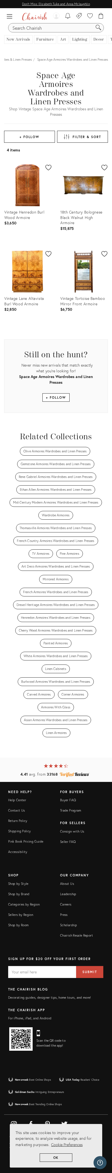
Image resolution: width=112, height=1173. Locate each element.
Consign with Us (72, 831)
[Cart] (101, 16)
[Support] (100, 1162)
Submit (89, 972)
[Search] (98, 27)
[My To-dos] (67, 16)
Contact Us (16, 810)
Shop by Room (18, 925)
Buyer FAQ (68, 800)
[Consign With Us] (79, 16)
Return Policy (17, 821)
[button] (11, 16)
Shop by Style (18, 884)
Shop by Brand (19, 894)
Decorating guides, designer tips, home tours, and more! (49, 997)
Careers (65, 904)
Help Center (17, 800)
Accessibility (17, 852)
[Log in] (56, 16)
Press (64, 915)
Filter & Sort (87, 137)
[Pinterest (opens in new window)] (48, 1123)
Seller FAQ (68, 842)
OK (56, 1158)
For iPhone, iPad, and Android (29, 1018)
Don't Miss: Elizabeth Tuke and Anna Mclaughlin (56, 4)
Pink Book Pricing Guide (25, 841)
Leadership (68, 894)
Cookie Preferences (67, 1144)
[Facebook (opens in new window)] (31, 1123)
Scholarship (68, 925)
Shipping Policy (19, 831)
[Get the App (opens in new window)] (21, 1039)
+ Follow (29, 137)
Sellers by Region (20, 915)
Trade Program (70, 810)
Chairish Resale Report (76, 935)
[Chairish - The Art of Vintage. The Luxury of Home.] (35, 16)
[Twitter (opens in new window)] (64, 1123)
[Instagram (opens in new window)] (14, 1123)
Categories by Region (24, 904)
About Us (67, 884)
